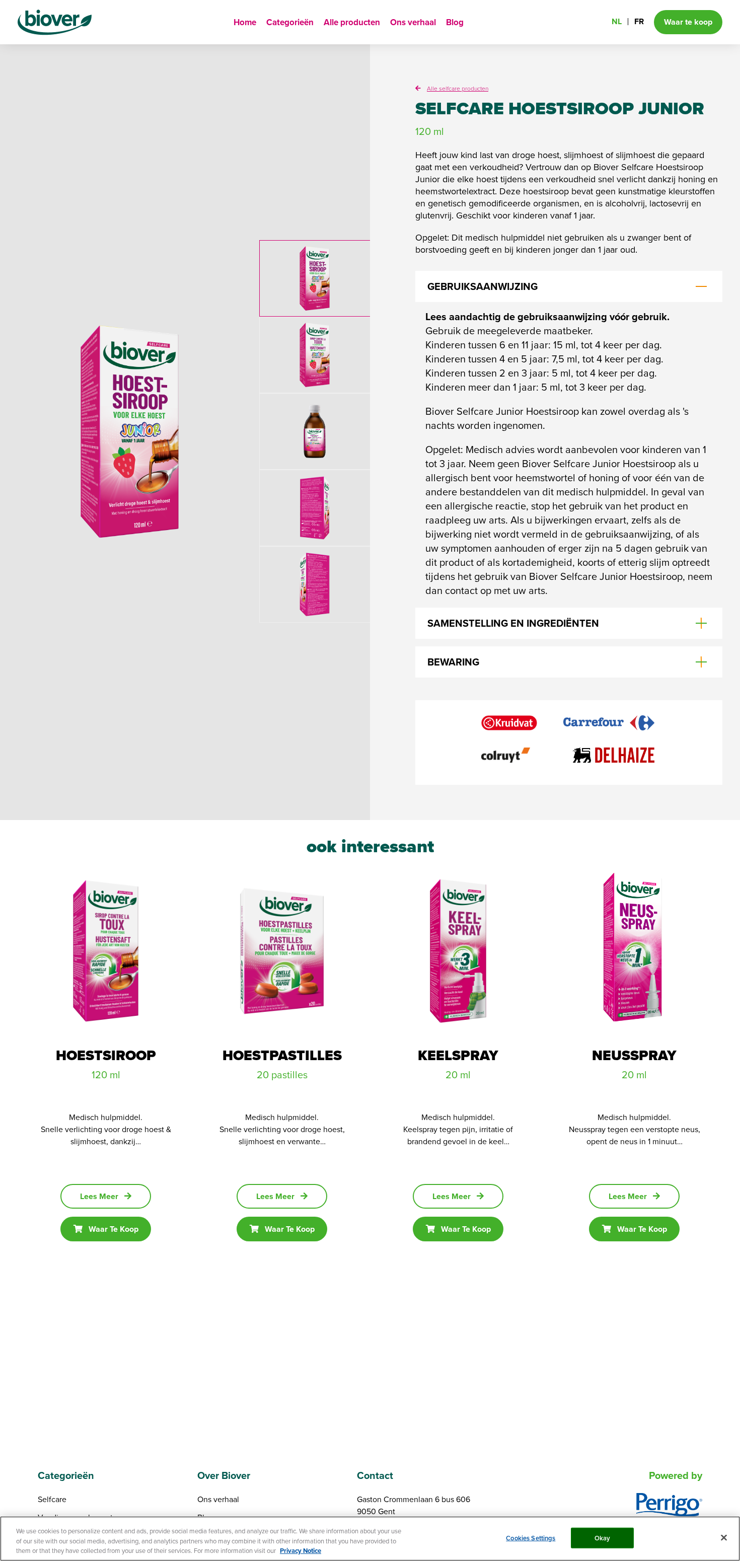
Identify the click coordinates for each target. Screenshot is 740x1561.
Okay (603, 1537)
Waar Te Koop (113, 1229)
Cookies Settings (530, 1537)
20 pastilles (282, 1074)
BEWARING (453, 662)
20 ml (458, 1074)
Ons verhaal (413, 22)
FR (639, 21)
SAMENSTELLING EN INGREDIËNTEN (513, 623)
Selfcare (52, 1499)
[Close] (724, 1537)
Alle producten (352, 22)
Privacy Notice (300, 1550)
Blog (455, 22)
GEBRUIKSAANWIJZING (482, 286)
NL (617, 21)
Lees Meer (99, 1196)
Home (245, 22)
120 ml (106, 1074)
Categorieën (290, 22)
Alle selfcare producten (457, 88)
